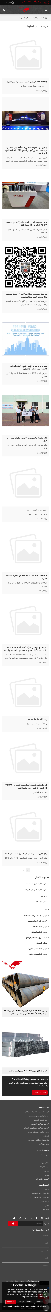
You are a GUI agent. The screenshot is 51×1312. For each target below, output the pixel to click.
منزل (47, 17)
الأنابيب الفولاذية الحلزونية (40, 1124)
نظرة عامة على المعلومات (39, 1197)
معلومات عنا (45, 1155)
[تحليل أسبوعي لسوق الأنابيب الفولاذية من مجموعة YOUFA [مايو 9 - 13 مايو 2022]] (25, 195)
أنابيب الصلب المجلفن (41, 1120)
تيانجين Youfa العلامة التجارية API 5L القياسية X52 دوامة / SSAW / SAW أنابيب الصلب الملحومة (25, 1012)
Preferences (18, 1306)
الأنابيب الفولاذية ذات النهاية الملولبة (36, 1128)
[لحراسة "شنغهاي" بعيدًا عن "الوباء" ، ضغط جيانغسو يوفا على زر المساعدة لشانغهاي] (25, 267)
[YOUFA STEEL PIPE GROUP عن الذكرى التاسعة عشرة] (25, 548)
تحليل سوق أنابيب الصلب (37, 509)
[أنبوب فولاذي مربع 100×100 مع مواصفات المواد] (25, 1043)
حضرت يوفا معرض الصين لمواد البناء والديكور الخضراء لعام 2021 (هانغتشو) (28, 367)
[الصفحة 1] (23, 870)
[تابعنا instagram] (20, 1218)
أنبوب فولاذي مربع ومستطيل (39, 1116)
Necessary (41, 1306)
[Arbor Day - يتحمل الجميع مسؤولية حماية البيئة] (25, 54)
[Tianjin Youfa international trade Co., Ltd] (24, 9)
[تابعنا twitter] (25, 1218)
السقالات (46, 1136)
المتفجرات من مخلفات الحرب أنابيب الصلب (33, 1112)
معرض (46, 1171)
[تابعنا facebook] (36, 1218)
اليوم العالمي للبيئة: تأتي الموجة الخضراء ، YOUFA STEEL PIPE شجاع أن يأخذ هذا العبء (26, 786)
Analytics (29, 1306)
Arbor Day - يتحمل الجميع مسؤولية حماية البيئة (26, 81)
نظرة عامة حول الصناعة (40, 1193)
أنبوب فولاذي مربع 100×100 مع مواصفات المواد (27, 1070)
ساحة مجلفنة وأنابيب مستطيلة (38, 1140)
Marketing (6, 1306)
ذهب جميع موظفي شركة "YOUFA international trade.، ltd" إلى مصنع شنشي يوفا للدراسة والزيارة (25, 649)
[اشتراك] (13, 1223)
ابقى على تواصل (40, 1092)
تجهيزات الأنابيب (43, 1144)
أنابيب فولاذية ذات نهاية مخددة (38, 1132)
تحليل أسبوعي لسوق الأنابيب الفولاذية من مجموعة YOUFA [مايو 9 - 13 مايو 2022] (26, 223)
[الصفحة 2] (28, 870)
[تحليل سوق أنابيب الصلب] (25, 482)
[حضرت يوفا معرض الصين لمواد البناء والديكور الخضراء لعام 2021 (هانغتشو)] (25, 339)
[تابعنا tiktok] (14, 1218)
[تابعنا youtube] (42, 1218)
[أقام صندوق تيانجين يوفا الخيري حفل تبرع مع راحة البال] (25, 411)
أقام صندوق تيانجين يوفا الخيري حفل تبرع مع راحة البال (27, 439)
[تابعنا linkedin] (31, 1218)
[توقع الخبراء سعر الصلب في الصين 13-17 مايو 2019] (25, 826)
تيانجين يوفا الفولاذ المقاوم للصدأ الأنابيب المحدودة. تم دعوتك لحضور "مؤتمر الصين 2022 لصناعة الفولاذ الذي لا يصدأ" (25, 150)
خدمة (47, 1189)
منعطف (46, 1159)
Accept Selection (25, 1302)
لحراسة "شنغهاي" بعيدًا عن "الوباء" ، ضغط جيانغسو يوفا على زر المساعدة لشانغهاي (26, 295)
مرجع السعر (45, 1201)
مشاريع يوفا (45, 1163)
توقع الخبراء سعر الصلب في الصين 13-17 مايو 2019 (26, 853)
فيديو (47, 1205)
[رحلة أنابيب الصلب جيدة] (25, 692)
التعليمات (46, 1209)
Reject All (39, 1302)
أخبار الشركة (44, 1167)
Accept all (10, 1302)
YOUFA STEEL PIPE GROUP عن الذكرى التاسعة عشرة (26, 577)
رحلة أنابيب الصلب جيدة (37, 719)
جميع (40, 17)
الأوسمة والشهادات (42, 1179)
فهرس (47, 1175)
